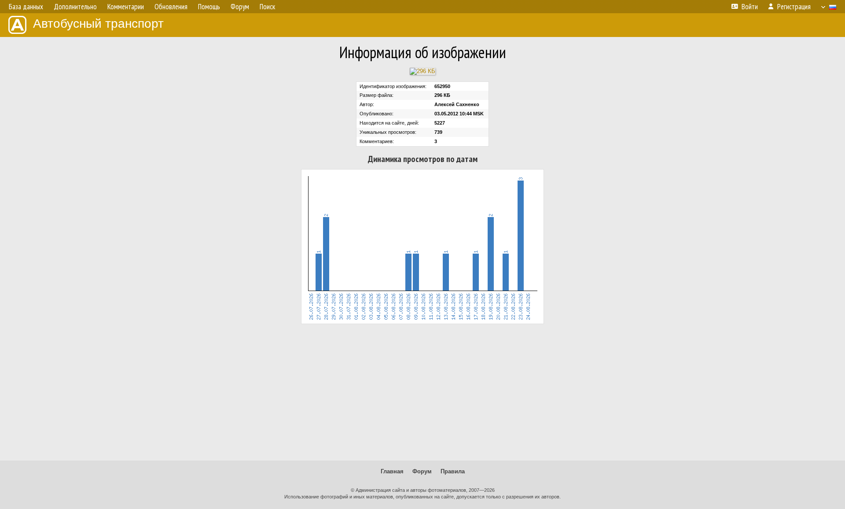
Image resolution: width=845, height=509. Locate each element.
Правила (453, 471)
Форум (422, 471)
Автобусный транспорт (98, 23)
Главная (392, 471)
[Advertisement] (422, 392)
